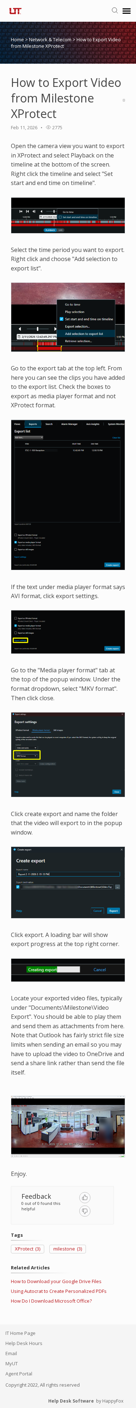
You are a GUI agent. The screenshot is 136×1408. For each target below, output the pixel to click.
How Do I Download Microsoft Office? (51, 1301)
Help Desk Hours (23, 1343)
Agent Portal (18, 1373)
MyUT (11, 1363)
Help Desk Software (71, 1401)
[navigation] (127, 11)
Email (11, 1353)
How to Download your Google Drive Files (56, 1281)
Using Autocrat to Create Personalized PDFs (59, 1291)
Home (17, 39)
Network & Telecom (51, 39)
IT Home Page (20, 1333)
